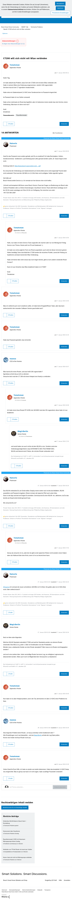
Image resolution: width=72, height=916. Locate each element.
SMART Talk (26, 27)
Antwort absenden (59, 796)
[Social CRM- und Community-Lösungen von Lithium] (6, 912)
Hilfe (59, 896)
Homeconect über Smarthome (12, 841)
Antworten (63, 124)
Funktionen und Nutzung (10, 853)
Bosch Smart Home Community (10, 27)
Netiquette (42, 905)
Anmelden (66, 896)
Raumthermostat (22, 115)
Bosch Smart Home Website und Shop (17, 896)
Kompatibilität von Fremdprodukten (13, 863)
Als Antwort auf (21, 237)
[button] (60, 4)
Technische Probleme (38, 27)
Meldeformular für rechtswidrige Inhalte (16, 817)
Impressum (4, 905)
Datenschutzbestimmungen (30, 905)
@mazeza (6, 591)
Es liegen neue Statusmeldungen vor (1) (14, 43)
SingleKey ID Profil (49, 896)
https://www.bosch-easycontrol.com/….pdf (30, 166)
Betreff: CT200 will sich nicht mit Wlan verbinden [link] (18, 29)
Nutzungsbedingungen (15, 905)
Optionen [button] (5, 33)
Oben (67, 905)
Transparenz (50, 905)
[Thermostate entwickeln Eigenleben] (66, 132)
